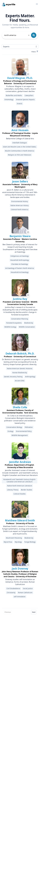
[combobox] (17, 35)
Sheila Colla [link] (20, 407)
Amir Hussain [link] (20, 130)
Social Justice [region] (28, 588)
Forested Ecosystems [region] (14, 323)
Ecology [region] (10, 431)
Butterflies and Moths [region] (14, 95)
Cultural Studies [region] (20, 494)
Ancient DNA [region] (19, 381)
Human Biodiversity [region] (19, 372)
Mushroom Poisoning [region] (14, 538)
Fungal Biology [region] (29, 542)
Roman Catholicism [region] (25, 592)
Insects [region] (19, 103)
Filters (33, 52)
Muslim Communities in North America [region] (19, 151)
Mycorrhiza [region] (8, 542)
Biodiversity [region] (28, 323)
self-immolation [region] (19, 596)
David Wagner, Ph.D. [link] (20, 78)
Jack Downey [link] (20, 568)
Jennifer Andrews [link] (20, 462)
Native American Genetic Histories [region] (19, 368)
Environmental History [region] (19, 201)
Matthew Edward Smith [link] (20, 520)
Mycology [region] (18, 542)
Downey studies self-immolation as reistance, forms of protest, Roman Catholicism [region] (20, 582)
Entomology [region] (9, 99)
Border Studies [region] (26, 490)
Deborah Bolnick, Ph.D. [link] (20, 353)
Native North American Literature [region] (19, 486)
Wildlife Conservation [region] (27, 327)
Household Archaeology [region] (19, 272)
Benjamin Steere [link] (20, 236)
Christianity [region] (11, 592)
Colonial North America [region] (19, 209)
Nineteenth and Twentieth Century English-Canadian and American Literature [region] (19, 480)
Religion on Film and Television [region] (19, 155)
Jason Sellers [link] (20, 181)
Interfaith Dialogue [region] (19, 143)
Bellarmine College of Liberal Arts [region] (20, 138)
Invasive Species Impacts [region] (25, 99)
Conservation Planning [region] (19, 319)
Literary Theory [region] (12, 490)
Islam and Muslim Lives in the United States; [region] (19, 147)
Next (33, 612)
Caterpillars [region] (29, 95)
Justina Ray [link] (20, 299)
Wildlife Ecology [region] (10, 327)
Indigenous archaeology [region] (20, 256)
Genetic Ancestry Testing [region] (13, 377)
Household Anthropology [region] (19, 260)
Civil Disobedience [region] (13, 588)
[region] (20, 82)
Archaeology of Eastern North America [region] (19, 268)
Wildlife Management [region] (20, 435)
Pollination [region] (29, 427)
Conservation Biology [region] (14, 427)
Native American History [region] (20, 205)
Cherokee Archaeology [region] (19, 264)
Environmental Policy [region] (24, 431)
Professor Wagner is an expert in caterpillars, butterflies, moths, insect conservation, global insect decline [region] (20, 89)
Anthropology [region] (30, 377)
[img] (20, 66)
